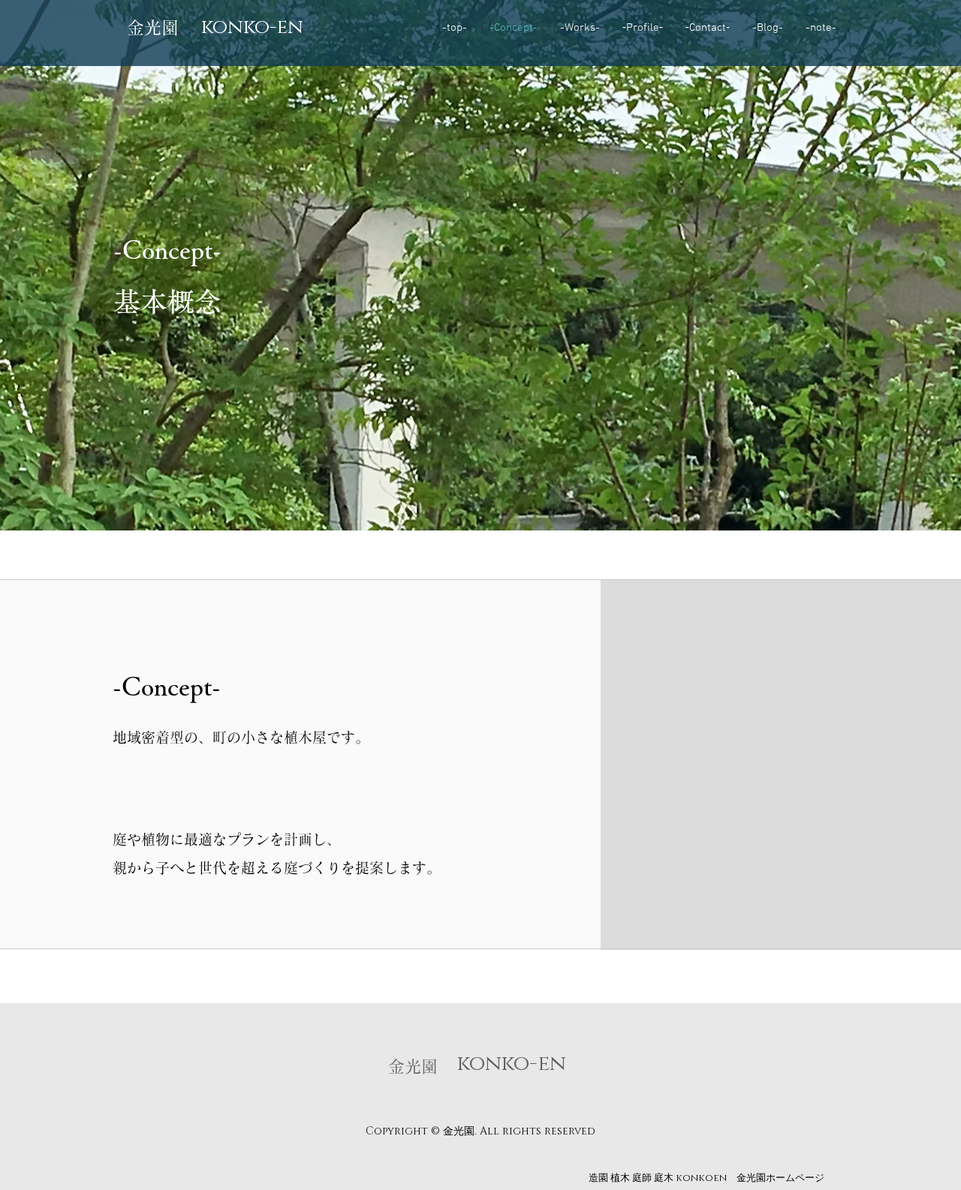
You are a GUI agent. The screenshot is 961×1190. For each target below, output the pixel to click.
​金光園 (153, 27)
